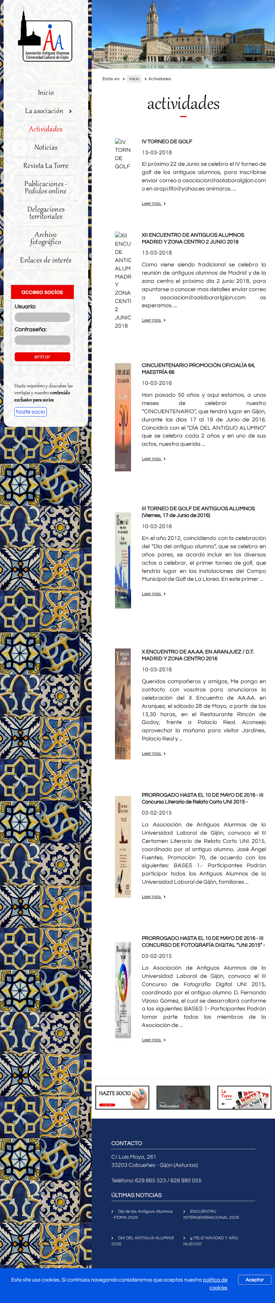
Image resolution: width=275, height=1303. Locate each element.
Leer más (152, 203)
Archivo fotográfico (45, 239)
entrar (42, 356)
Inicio (46, 93)
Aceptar (255, 1279)
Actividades (45, 129)
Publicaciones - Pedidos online (45, 188)
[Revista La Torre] (244, 1098)
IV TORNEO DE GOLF (167, 141)
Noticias (45, 148)
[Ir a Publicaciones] (183, 1098)
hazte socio (30, 412)
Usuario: (25, 306)
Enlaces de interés (45, 260)
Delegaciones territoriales (46, 214)
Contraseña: (31, 329)
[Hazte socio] (122, 1098)
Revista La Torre (45, 166)
